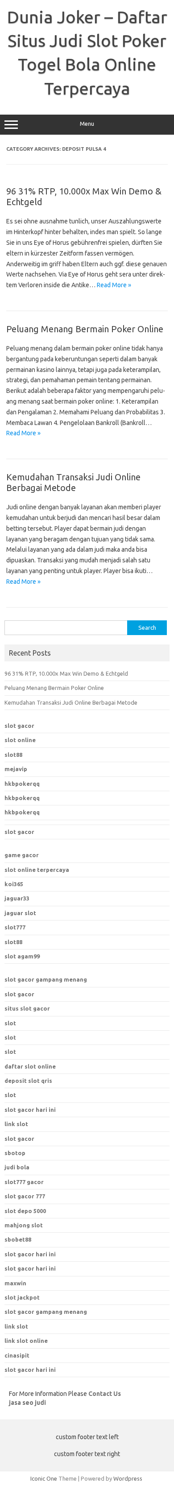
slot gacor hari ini (30, 1254)
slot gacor (19, 725)
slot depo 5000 (25, 1211)
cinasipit (16, 1355)
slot (10, 1023)
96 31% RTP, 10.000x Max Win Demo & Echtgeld (66, 673)
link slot (16, 1326)
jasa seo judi (27, 1402)
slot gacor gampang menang (45, 979)
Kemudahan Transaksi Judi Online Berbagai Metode (73, 482)
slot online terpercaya (36, 870)
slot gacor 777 (24, 1196)
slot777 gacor (24, 1182)
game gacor (21, 855)
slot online (20, 740)
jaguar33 (16, 898)
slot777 (14, 927)
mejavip (15, 769)
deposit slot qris (28, 1080)
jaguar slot (20, 913)
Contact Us (104, 1393)
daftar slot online (30, 1066)
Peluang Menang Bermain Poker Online (84, 329)
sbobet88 (17, 1239)
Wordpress (127, 1478)
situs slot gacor (27, 1008)
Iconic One (43, 1478)
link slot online (26, 1340)
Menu (87, 123)
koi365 (13, 884)
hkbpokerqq (22, 783)
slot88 (13, 754)
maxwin (15, 1283)
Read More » (114, 285)
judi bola (16, 1167)
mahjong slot (23, 1225)
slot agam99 (22, 956)
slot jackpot (22, 1297)
